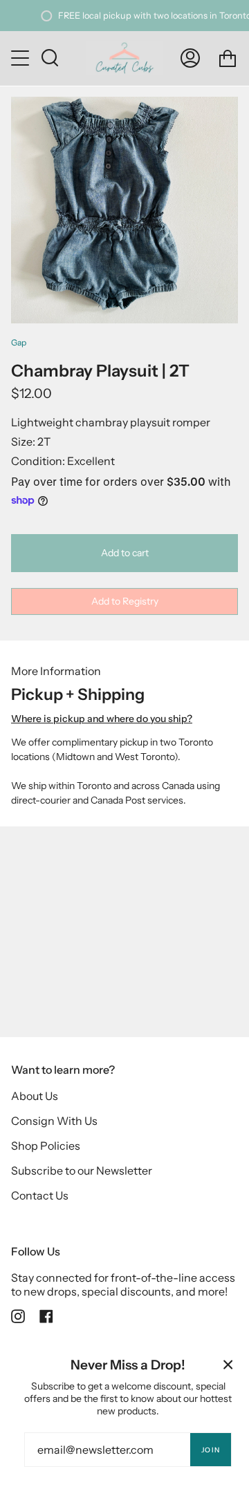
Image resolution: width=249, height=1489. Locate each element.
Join (210, 1449)
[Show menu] (21, 58)
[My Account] (190, 58)
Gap (18, 342)
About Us (34, 1096)
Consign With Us (54, 1121)
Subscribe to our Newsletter (81, 1170)
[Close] (228, 1365)
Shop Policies (45, 1146)
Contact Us (39, 1195)
